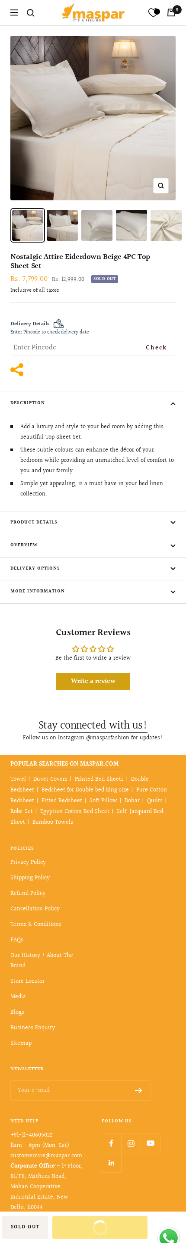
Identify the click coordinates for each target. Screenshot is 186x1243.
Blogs (17, 1012)
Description (27, 403)
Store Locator (27, 981)
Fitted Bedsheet (62, 801)
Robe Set (21, 811)
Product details (34, 522)
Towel (18, 779)
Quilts (155, 801)
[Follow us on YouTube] (150, 1143)
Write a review (93, 681)
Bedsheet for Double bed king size (85, 790)
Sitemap (21, 1043)
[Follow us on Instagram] (131, 1143)
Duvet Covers (50, 779)
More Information (37, 591)
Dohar (132, 801)
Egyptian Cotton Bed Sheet (74, 811)
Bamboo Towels (52, 822)
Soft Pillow (103, 801)
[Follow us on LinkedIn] (111, 1162)
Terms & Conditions (35, 924)
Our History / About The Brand (41, 961)
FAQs (16, 940)
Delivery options (35, 568)
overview (24, 545)
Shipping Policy (30, 878)
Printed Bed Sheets (99, 779)
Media (18, 997)
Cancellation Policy (35, 909)
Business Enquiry (32, 1028)
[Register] (138, 1090)
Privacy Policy (28, 862)
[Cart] (171, 12)
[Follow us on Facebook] (111, 1143)
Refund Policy (27, 893)
